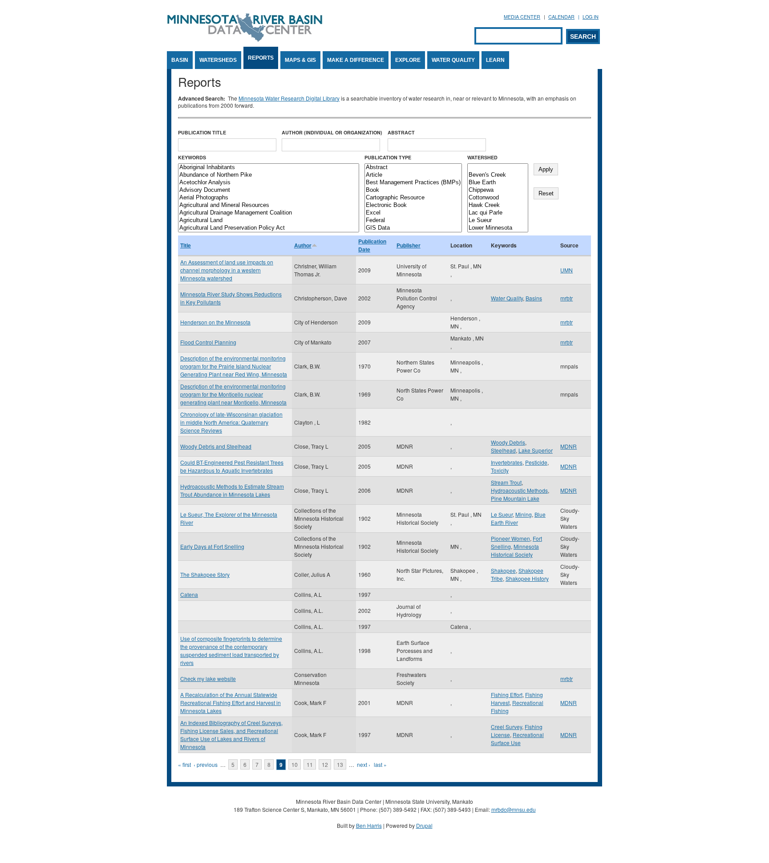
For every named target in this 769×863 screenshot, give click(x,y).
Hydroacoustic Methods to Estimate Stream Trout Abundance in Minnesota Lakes (232, 490)
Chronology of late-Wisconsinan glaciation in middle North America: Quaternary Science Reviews (231, 422)
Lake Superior (535, 450)
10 (294, 764)
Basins (534, 298)
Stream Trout (506, 482)
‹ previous (206, 764)
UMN (566, 270)
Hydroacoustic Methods (519, 490)
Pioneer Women (510, 538)
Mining (523, 514)
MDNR (568, 446)
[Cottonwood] (498, 198)
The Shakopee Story (205, 574)
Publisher (409, 245)
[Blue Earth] (498, 182)
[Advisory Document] (268, 190)
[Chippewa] (498, 190)
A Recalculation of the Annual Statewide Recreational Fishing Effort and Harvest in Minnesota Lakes (230, 702)
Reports (261, 58)
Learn (495, 60)
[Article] (413, 175)
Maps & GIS (300, 60)
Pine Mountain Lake (515, 498)
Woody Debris (508, 442)
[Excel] (413, 213)
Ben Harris (369, 825)
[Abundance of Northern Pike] (268, 175)
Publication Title (202, 132)
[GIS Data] (413, 228)
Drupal (424, 825)
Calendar (561, 16)
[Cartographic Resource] (413, 198)
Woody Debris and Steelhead (215, 446)
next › (363, 764)
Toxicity (500, 470)
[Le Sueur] (498, 220)
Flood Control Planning (208, 342)
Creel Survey (506, 726)
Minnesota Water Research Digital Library (289, 98)
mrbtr (566, 298)
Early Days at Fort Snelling (212, 546)
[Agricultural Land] (268, 220)
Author (303, 245)
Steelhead (503, 450)
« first (184, 764)
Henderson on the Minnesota (215, 322)
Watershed (482, 157)
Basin (179, 60)
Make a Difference (355, 60)
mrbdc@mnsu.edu (513, 809)
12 (325, 764)
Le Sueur (502, 514)
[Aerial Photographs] (268, 198)
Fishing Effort (506, 694)
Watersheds (218, 60)
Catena (189, 594)
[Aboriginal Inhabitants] (268, 167)
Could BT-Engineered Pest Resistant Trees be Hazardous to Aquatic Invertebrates (231, 466)
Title (185, 245)
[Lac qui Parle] (498, 213)
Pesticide (536, 462)
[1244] (498, 167)
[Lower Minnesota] (498, 228)
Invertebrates (506, 462)
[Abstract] (413, 167)
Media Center (522, 16)
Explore (408, 60)
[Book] (413, 190)
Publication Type (387, 157)
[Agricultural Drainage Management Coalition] (268, 213)
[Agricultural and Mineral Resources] (268, 205)
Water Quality (453, 60)
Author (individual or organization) (332, 132)
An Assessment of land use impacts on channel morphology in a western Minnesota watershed (226, 270)
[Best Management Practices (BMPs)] (413, 182)
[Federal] (413, 220)
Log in (591, 16)
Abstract (401, 132)
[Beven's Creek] (498, 175)
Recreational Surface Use (517, 738)
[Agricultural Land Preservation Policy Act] (268, 228)
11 (310, 764)
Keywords (192, 157)
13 (340, 764)
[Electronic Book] (413, 205)
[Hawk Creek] (498, 205)
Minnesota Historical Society (515, 550)
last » (380, 764)
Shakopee (503, 570)
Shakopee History (527, 578)
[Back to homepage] (245, 39)
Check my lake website (208, 678)
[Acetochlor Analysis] (268, 182)
